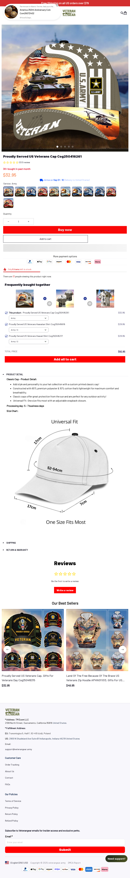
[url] (18, 749)
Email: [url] (8, 744)
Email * (9, 836)
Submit (65, 850)
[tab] (57, 147)
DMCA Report (74, 862)
